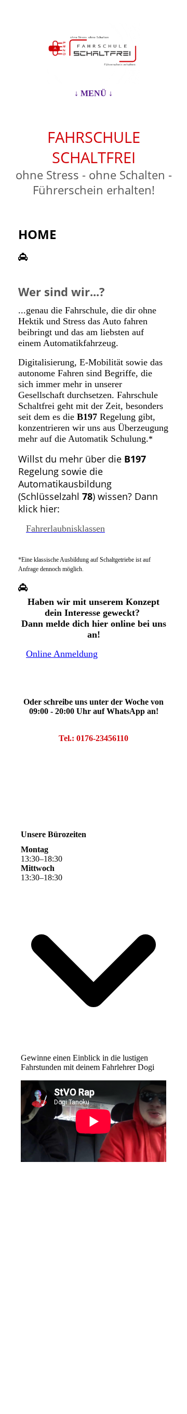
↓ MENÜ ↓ (93, 93)
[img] (93, 53)
